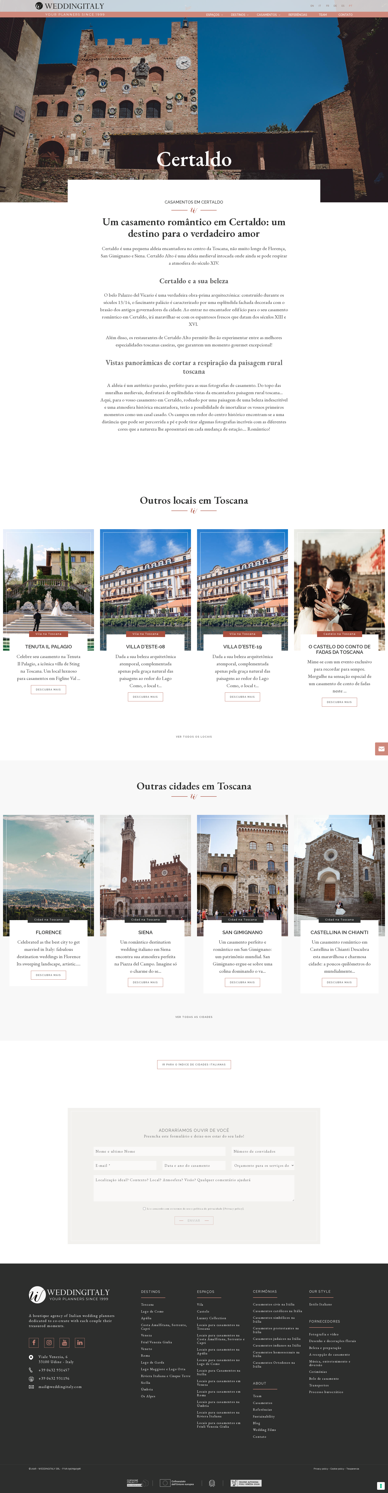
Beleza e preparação (325, 1348)
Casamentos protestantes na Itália (276, 1330)
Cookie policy (337, 1469)
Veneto (146, 1349)
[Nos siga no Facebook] (34, 1343)
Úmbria (147, 1389)
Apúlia (146, 1318)
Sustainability (264, 1416)
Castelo (203, 1311)
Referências (298, 14)
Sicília (146, 1383)
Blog (256, 1423)
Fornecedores (325, 1321)
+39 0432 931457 (54, 1370)
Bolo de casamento (324, 1378)
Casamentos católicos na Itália (277, 1311)
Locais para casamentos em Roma (219, 1393)
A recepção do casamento (329, 1354)
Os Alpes (148, 1396)
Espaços (212, 14)
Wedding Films (264, 1430)
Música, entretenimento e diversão (330, 1363)
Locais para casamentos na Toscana (218, 1327)
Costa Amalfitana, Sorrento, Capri (164, 1327)
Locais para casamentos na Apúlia (218, 1351)
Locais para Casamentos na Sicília (219, 1372)
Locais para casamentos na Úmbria (218, 1404)
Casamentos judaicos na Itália (277, 1339)
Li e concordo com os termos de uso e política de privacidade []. (195, 1208)
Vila (200, 1304)
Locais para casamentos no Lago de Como (218, 1362)
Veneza (146, 1335)
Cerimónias (318, 1372)
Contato (345, 14)
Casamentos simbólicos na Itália (274, 1319)
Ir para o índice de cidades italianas (194, 1064)
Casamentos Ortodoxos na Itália (274, 1364)
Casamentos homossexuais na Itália (276, 1354)
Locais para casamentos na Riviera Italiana (218, 1414)
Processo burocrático (326, 1392)
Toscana (147, 1304)
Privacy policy (233, 1208)
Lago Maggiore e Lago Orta (163, 1369)
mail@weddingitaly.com (60, 1386)
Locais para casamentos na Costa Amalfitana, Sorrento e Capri (221, 1339)
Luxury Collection (211, 1318)
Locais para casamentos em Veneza (219, 1383)
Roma (145, 1355)
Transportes (319, 1385)
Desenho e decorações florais (332, 1341)
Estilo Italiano (320, 1304)
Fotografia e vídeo (324, 1334)
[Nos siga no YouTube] (64, 1343)
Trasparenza (352, 1469)
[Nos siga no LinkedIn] (80, 1343)
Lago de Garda (152, 1362)
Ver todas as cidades (194, 1017)
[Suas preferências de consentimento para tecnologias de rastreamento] (381, 1486)
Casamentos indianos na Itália (277, 1345)
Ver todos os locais (194, 736)
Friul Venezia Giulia (156, 1342)
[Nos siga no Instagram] (49, 1343)
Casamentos (267, 14)
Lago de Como (152, 1311)
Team (323, 14)
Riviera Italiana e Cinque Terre (166, 1376)
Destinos (238, 14)
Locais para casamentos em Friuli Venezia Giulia (219, 1425)
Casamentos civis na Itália (274, 1304)
